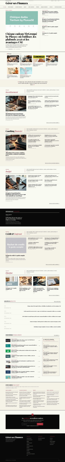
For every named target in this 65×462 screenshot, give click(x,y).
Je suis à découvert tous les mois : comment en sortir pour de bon (51, 185)
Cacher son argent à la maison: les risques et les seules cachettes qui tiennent (39, 289)
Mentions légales (52, 441)
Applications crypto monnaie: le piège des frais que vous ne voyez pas (52, 106)
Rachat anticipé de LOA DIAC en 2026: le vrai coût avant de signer (35, 238)
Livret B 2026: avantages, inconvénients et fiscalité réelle (52, 289)
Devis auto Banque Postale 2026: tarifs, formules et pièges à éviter (35, 180)
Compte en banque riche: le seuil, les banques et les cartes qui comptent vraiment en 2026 (35, 185)
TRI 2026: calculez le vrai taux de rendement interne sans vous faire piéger (34, 101)
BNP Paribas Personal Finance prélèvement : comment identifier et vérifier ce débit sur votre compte (41, 316)
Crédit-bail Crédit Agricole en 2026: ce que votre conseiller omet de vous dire (35, 247)
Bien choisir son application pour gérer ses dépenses (51, 180)
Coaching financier (29, 439)
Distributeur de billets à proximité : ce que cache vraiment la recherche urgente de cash (22, 377)
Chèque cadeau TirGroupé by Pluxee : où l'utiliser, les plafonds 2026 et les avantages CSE (21, 38)
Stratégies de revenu (30, 449)
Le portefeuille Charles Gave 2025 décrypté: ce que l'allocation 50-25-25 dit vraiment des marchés (35, 107)
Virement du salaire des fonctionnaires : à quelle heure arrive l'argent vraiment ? (23, 361)
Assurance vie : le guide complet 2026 (49, 33)
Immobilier (28, 452)
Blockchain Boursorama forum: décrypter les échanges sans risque (15, 114)
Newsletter (40, 439)
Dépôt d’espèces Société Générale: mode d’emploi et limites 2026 (34, 176)
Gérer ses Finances (17, 3)
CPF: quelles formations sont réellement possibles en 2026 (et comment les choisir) (34, 140)
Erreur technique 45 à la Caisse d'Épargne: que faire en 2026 (24, 289)
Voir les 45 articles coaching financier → (52, 163)
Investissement (29, 438)
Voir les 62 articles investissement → (52, 122)
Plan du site (51, 444)
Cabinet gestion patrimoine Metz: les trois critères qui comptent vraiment (51, 101)
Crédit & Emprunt (29, 442)
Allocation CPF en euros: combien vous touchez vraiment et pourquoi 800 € (50, 12)
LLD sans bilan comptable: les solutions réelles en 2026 (50, 248)
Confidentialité (52, 442)
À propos (51, 438)
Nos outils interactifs (41, 438)
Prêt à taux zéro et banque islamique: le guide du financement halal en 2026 (52, 238)
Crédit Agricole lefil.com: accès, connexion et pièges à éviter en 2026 (51, 176)
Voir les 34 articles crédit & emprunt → (52, 264)
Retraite (28, 447)
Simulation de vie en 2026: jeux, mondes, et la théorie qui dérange (51, 136)
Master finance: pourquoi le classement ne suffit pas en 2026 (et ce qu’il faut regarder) (52, 140)
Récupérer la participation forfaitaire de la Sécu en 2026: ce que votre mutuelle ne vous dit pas (50, 20)
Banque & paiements (30, 446)
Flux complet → (56, 335)
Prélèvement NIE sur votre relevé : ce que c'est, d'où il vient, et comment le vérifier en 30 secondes (14, 219)
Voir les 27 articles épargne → (54, 295)
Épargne (28, 444)
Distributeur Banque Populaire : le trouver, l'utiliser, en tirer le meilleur (47, 326)
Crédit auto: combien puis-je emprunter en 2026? (33, 243)
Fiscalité (28, 450)
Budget (28, 441)
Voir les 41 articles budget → (54, 203)
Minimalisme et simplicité (31, 453)
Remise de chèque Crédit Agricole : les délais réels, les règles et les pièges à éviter (45, 321)
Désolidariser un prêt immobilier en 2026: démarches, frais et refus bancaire (51, 243)
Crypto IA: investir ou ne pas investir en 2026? (51, 97)
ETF (27, 455)
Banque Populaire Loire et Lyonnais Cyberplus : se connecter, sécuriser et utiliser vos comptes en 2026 (23, 372)
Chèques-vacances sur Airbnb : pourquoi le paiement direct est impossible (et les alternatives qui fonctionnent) (23, 367)
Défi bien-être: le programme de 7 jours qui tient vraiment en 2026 (34, 136)
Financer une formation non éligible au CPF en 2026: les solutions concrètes (35, 146)
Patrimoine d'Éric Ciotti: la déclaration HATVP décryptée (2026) (35, 97)
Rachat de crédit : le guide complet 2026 (50, 27)
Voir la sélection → (57, 301)
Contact (51, 439)
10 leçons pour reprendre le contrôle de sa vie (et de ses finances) (52, 146)
